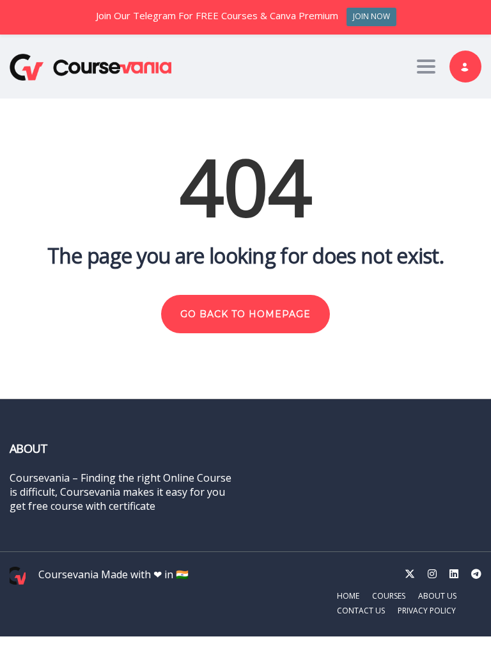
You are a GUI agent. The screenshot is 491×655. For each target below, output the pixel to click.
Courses (388, 595)
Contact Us (361, 610)
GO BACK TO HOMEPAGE (245, 314)
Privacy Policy (427, 610)
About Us (437, 595)
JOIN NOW (371, 16)
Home (348, 595)
